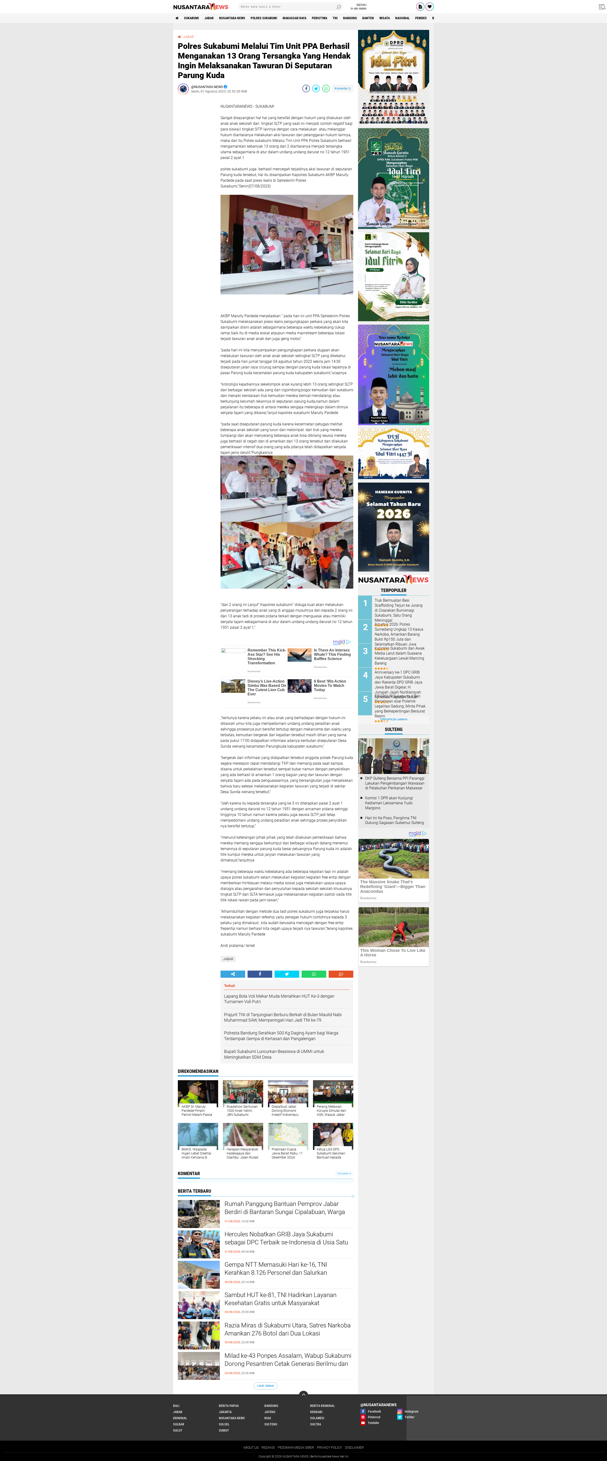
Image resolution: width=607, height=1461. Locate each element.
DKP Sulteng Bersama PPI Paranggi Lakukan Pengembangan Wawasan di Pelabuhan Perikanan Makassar (394, 783)
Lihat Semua (265, 1385)
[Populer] (429, 6)
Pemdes (421, 18)
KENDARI (316, 1412)
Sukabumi (191, 18)
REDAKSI (268, 1447)
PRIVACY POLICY (329, 1447)
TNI (335, 18)
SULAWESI (317, 1418)
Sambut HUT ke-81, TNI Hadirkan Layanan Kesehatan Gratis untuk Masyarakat (280, 1299)
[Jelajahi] (601, 6)
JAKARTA (225, 1412)
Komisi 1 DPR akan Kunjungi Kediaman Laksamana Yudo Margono (389, 803)
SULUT (177, 1430)
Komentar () (343, 88)
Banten (368, 18)
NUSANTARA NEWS (232, 18)
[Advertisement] (197, 169)
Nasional (402, 18)
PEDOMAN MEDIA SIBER (296, 1447)
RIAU (267, 1418)
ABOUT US (250, 1447)
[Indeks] (420, 6)
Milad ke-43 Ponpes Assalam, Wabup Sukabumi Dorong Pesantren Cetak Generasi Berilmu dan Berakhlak (288, 1363)
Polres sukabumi (264, 18)
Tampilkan (343, 1173)
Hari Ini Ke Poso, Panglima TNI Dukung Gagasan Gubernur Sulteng (394, 820)
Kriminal (180, 1418)
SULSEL (224, 1424)
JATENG (269, 1412)
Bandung (350, 18)
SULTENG (270, 1424)
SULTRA (315, 1424)
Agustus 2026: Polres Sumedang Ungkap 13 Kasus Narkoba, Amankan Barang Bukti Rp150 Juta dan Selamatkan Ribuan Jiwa (399, 634)
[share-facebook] (306, 88)
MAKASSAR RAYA (294, 18)
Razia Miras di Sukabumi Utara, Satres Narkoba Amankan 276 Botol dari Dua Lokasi (288, 1329)
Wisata (384, 18)
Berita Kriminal (322, 1406)
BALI (176, 1406)
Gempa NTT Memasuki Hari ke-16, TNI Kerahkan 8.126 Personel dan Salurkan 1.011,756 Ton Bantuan (276, 1272)
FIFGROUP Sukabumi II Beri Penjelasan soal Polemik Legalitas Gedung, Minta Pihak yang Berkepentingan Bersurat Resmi (400, 706)
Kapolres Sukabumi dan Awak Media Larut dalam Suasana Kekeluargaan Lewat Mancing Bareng (400, 655)
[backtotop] (303, 1395)
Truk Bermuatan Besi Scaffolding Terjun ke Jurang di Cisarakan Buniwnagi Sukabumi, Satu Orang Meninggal (399, 610)
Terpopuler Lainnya (393, 719)
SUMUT (224, 1430)
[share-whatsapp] (326, 88)
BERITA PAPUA (229, 1406)
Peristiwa (319, 18)
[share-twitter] (316, 88)
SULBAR (178, 1424)
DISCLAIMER (354, 1447)
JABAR (209, 18)
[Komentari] (341, 974)
